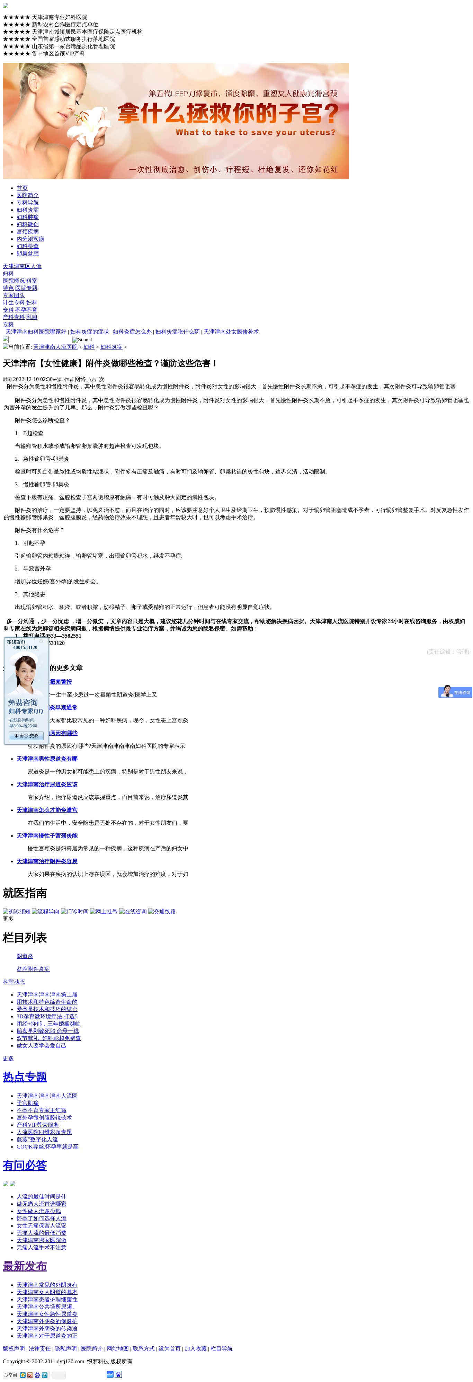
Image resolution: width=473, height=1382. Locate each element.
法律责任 (40, 1349)
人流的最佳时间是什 (41, 1196)
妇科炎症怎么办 (132, 332)
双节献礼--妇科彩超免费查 (49, 1038)
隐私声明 (66, 1349)
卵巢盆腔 (28, 253)
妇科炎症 (28, 210)
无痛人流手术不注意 (41, 1247)
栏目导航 (222, 1349)
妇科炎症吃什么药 (178, 332)
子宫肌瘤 (28, 1103)
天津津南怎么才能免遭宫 (47, 810)
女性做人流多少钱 (39, 1211)
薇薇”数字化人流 (37, 1139)
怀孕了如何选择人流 (41, 1218)
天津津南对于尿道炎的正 (47, 1336)
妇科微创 (28, 224)
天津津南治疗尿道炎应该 (47, 784)
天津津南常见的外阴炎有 (47, 1285)
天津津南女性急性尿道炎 (47, 1314)
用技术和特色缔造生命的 (47, 1002)
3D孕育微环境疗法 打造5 (47, 1016)
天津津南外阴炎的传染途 (47, 1328)
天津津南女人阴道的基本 (47, 1292)
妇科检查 (28, 246)
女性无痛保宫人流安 (41, 1226)
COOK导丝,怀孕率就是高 (48, 1147)
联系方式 (144, 1349)
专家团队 (14, 295)
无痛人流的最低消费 (41, 1233)
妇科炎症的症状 (89, 332)
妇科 (8, 273)
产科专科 (14, 317)
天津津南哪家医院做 (41, 1240)
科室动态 (14, 982)
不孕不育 (26, 310)
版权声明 (14, 1349)
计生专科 (14, 302)
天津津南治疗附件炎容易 (47, 861)
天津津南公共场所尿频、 (47, 1307)
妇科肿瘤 (28, 217)
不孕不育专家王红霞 (41, 1110)
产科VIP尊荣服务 (38, 1125)
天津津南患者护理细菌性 (47, 1299)
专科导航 (28, 202)
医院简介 (28, 195)
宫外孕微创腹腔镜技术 (44, 1117)
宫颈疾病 (28, 231)
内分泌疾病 (30, 239)
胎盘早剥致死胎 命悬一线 (48, 1031)
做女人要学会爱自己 (41, 1045)
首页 (22, 188)
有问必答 (25, 1165)
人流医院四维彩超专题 (44, 1132)
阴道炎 (25, 956)
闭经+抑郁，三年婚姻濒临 (49, 1024)
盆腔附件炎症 (33, 969)
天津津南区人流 (22, 266)
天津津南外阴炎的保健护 (47, 1321)
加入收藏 (196, 1349)
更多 (8, 1058)
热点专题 (25, 1077)
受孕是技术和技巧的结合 (47, 1009)
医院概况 (14, 281)
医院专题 (26, 288)
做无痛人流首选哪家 (41, 1204)
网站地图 (118, 1349)
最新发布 (25, 1266)
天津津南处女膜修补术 (231, 332)
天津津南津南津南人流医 (47, 1096)
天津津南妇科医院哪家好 (36, 332)
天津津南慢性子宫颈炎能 (47, 836)
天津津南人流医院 (55, 347)
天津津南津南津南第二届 (47, 995)
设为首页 (170, 1349)
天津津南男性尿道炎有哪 (47, 759)
